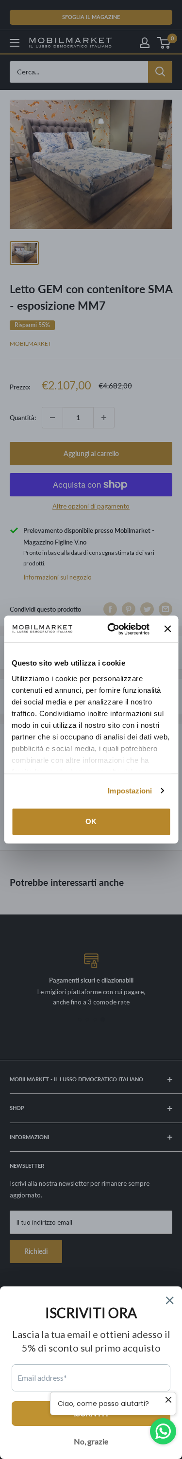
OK (91, 821)
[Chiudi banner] (167, 629)
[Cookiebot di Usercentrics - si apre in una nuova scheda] (111, 629)
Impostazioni (130, 791)
